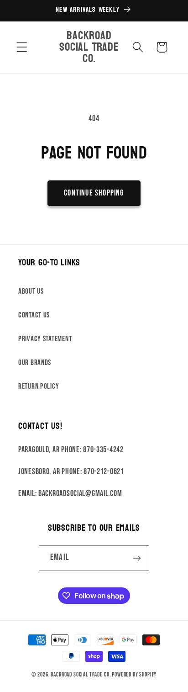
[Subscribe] (137, 558)
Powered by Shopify (134, 674)
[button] (22, 47)
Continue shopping (94, 193)
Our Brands (34, 362)
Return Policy (38, 386)
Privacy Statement (45, 338)
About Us (31, 291)
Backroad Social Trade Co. (80, 674)
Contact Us (34, 315)
